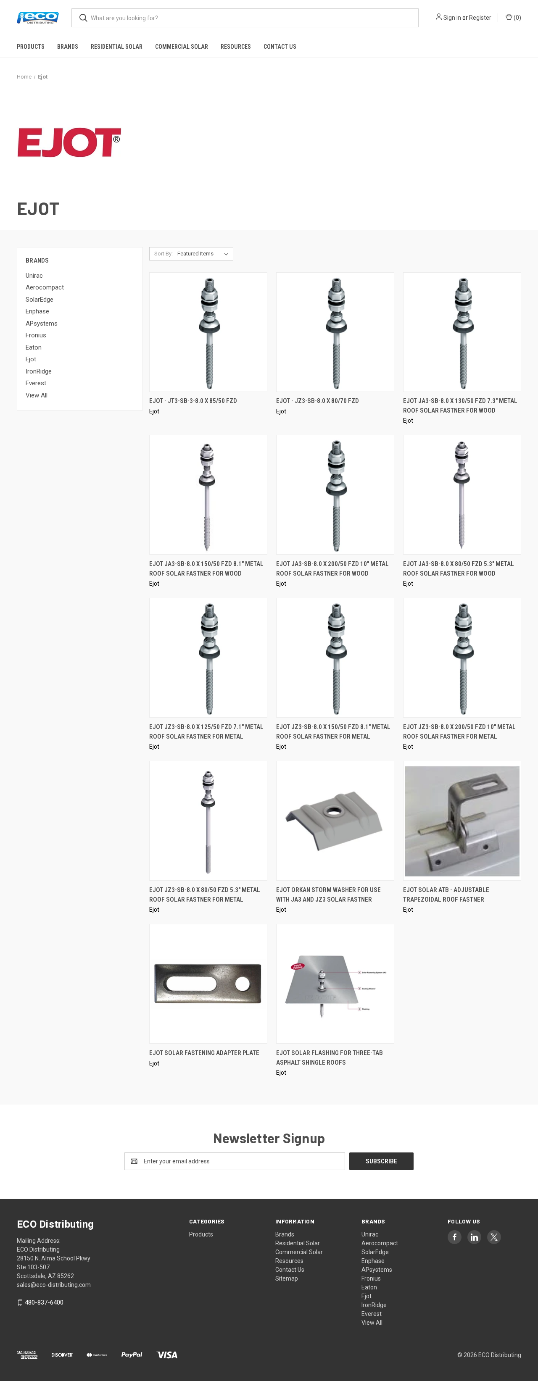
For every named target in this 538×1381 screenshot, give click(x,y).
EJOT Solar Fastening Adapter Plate (204, 1053)
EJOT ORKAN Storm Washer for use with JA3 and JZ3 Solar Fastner (328, 894)
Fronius (36, 335)
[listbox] (204, 253)
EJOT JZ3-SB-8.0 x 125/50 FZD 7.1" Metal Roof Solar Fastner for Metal (206, 731)
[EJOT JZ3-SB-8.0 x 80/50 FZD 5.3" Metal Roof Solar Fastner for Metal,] (208, 821)
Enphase (37, 311)
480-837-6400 (44, 1302)
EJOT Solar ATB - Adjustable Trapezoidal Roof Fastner (446, 894)
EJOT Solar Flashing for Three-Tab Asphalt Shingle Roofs (329, 1057)
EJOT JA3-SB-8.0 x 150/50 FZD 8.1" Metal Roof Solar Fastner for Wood (206, 568)
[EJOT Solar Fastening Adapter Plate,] (208, 984)
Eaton (34, 347)
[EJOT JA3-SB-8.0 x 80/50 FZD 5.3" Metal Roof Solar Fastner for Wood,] (462, 495)
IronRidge (39, 371)
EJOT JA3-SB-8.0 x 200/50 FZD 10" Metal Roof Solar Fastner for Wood (332, 568)
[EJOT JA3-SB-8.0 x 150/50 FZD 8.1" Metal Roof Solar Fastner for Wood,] (208, 495)
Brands (67, 46)
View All (36, 395)
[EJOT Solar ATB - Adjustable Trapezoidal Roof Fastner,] (462, 821)
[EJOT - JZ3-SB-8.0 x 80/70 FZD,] (335, 332)
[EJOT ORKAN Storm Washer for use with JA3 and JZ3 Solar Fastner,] (335, 821)
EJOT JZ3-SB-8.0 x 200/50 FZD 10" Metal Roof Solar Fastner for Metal (459, 731)
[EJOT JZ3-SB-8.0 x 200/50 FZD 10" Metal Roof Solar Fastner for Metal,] (462, 658)
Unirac (34, 275)
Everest (36, 383)
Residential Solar (116, 46)
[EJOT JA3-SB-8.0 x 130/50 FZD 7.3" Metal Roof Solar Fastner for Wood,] (462, 332)
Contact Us (280, 46)
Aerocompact (45, 287)
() (516, 17)
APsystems (42, 323)
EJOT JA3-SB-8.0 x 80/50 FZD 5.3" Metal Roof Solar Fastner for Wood (458, 568)
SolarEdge (39, 299)
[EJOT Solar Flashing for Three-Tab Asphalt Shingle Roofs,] (335, 984)
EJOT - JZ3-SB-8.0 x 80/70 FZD (317, 401)
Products (31, 46)
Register (480, 17)
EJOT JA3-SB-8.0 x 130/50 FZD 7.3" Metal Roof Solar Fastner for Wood (460, 405)
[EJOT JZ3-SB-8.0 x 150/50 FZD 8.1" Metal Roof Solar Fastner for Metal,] (335, 658)
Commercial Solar (181, 46)
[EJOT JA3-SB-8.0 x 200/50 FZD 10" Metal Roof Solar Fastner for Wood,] (335, 495)
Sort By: (163, 253)
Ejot (31, 359)
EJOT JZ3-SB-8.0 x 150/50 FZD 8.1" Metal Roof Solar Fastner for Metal (333, 731)
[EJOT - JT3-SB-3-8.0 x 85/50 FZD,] (208, 332)
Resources (236, 46)
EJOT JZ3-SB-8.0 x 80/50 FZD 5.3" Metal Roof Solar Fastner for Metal (204, 894)
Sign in (452, 17)
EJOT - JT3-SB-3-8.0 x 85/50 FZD (193, 401)
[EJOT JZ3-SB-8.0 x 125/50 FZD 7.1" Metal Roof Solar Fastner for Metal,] (208, 658)
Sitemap (286, 1278)
